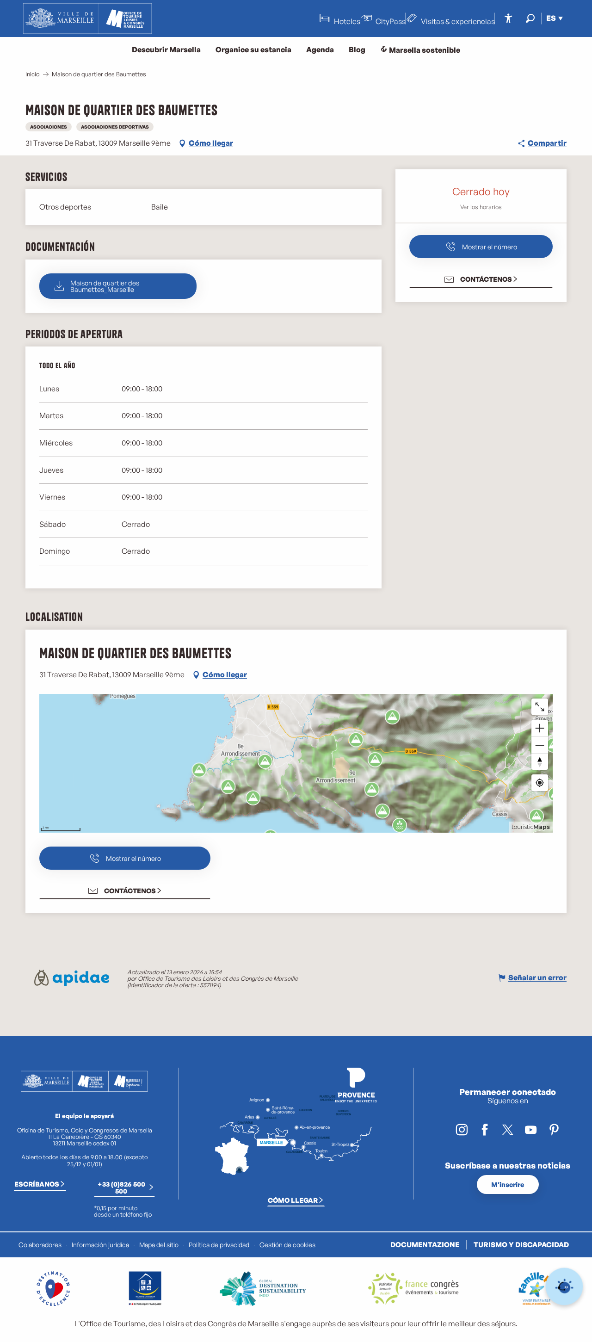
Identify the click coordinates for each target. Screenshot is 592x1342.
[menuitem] (87, 18)
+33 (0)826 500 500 (121, 1187)
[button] (530, 18)
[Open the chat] (564, 1286)
